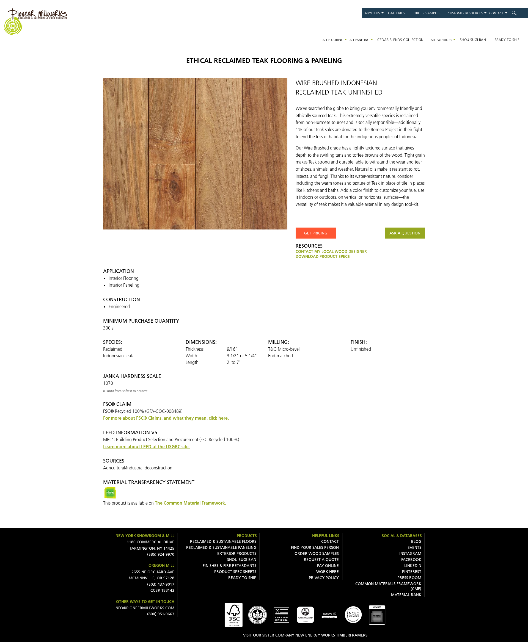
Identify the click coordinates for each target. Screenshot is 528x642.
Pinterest (411, 571)
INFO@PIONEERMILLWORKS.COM (144, 607)
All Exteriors (441, 40)
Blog (416, 541)
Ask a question (404, 233)
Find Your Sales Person (315, 547)
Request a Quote (321, 559)
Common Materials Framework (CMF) (388, 586)
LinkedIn (412, 565)
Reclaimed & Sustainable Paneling (221, 547)
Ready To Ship (242, 577)
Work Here (327, 571)
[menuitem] (517, 13)
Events (414, 547)
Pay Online (328, 565)
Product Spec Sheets (235, 571)
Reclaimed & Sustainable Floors (223, 541)
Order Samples (427, 13)
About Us (372, 13)
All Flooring (333, 40)
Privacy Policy (324, 577)
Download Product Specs (323, 256)
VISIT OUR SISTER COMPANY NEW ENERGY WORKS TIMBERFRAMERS (305, 635)
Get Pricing (315, 233)
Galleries (396, 13)
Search (517, 13)
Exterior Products (236, 553)
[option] (195, 153)
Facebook (411, 559)
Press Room (409, 577)
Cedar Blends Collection (400, 39)
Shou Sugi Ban (473, 39)
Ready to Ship (507, 39)
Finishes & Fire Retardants (229, 565)
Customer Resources (465, 13)
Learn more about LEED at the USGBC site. (146, 446)
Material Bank (406, 594)
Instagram (410, 553)
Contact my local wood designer (331, 251)
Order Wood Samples (317, 553)
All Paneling (360, 40)
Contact (496, 13)
